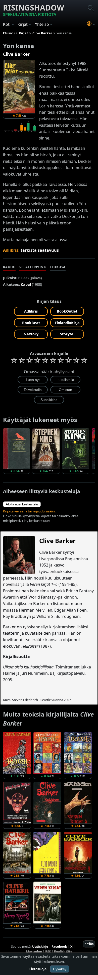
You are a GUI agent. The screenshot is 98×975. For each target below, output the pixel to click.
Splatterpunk (32, 267)
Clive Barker (16, 54)
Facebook (59, 946)
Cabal (26, 284)
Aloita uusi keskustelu (22, 504)
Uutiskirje (40, 946)
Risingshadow (33, 10)
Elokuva (58, 267)
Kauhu (9, 267)
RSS (48, 951)
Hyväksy (59, 969)
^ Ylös (88, 943)
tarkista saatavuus (40, 250)
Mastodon (34, 951)
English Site (63, 951)
